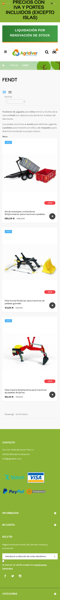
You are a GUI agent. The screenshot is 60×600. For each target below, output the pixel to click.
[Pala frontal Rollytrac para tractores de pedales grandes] (30, 262)
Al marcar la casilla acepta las (24, 567)
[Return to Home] (3, 65)
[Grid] (4, 92)
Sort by (8, 96)
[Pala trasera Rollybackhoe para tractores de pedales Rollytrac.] (30, 351)
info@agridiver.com (12, 459)
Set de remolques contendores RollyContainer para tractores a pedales (25, 213)
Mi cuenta (8, 525)
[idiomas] (3, 3)
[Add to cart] (52, 216)
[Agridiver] (25, 52)
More (4, 136)
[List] (10, 92)
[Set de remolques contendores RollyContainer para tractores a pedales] (30, 173)
